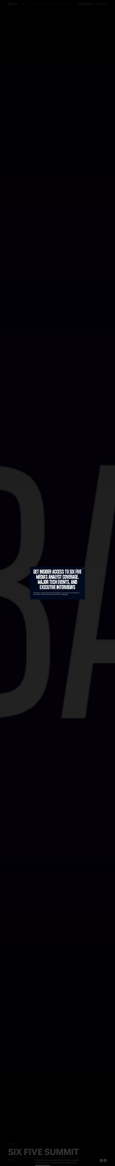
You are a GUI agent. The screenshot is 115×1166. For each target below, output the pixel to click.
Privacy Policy (65, 594)
